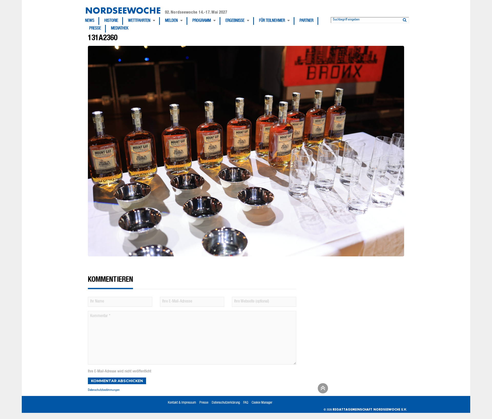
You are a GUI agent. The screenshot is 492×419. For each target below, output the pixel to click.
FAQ (245, 403)
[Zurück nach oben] (322, 390)
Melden (171, 21)
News (89, 21)
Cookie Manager (262, 403)
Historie (111, 21)
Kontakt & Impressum (182, 403)
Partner (306, 21)
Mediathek (119, 29)
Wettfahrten (139, 21)
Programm (201, 21)
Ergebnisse (234, 21)
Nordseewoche (123, 10)
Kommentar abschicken (117, 381)
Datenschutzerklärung (226, 403)
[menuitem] (92, 21)
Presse (95, 29)
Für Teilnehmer (272, 21)
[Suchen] (404, 19)
